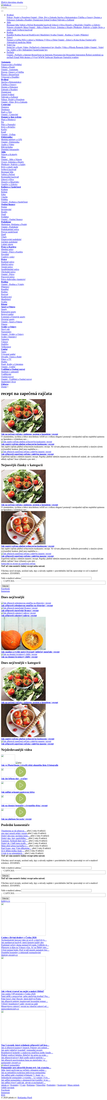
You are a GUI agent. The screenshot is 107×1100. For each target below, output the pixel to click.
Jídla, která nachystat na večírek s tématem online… (24, 1070)
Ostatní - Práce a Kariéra (12, 252)
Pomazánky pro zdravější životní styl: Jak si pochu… (26, 1067)
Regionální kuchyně (43, 25)
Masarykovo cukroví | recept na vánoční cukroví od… (25, 1006)
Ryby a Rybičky (8, 127)
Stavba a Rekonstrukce (67, 17)
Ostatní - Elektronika (10, 142)
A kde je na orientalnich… (12, 853)
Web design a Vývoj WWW (32, 57)
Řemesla (80, 47)
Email (17, 57)
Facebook (5, 589)
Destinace (5, 109)
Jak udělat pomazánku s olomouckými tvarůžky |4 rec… (25, 1080)
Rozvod (25, 35)
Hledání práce (7, 249)
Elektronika (6, 137)
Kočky (4, 129)
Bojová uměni (7, 314)
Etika (3, 194)
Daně (3, 214)
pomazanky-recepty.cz (11, 1062)
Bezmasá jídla (13, 25)
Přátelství (85, 35)
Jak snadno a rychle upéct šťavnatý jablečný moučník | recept (30, 652)
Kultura (4, 189)
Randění (11, 35)
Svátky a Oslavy (8, 327)
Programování (59, 55)
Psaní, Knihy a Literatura (12, 364)
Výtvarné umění (8, 354)
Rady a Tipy (6, 112)
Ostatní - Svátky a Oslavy (12, 334)
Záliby (87, 47)
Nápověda (40, 1085)
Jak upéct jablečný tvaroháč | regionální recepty (22, 1050)
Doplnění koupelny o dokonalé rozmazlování (21, 952)
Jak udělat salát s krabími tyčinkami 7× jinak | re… (23, 1075)
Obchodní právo (8, 272)
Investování (6, 209)
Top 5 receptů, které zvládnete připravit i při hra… (25, 1045)
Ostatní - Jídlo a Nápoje (39, 27)
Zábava (4, 384)
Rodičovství (34, 35)
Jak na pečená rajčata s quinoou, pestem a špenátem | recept (29, 434)
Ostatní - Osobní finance (12, 219)
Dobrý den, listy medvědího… (14, 838)
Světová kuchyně (24, 30)
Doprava (5, 107)
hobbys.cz (5, 901)
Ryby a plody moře (9, 167)
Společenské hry (40, 50)
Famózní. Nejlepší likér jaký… (14, 841)
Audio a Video (7, 144)
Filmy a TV (6, 359)
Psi (2, 122)
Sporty (4, 309)
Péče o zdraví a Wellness (33, 40)
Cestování (5, 104)
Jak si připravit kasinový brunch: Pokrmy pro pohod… (25, 1047)
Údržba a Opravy (86, 17)
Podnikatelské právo (10, 229)
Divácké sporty (7, 319)
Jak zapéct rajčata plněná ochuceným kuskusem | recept (27, 444)
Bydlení (10, 15)
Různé (4, 304)
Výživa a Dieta (51, 40)
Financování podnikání (11, 239)
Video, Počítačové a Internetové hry (39, 47)
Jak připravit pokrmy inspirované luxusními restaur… (24, 1001)
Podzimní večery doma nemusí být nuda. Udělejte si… (25, 945)
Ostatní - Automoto (9, 69)
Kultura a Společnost (11, 187)
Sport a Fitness (8, 307)
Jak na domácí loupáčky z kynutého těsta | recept (24, 805)
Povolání (5, 254)
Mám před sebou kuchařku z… (14, 846)
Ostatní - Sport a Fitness (11, 322)
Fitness (4, 324)
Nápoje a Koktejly (15, 27)
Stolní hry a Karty (15, 47)
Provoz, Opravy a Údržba (12, 72)
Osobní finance (8, 204)
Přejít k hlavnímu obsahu (12, 2)
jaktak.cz (5, 1085)
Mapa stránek (73, 1085)
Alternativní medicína (16, 42)
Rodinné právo (7, 262)
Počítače (10, 52)
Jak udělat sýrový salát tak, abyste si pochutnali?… (23, 1082)
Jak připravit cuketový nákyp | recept (19, 615)
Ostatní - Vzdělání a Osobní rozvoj (16, 379)
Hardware (58, 57)
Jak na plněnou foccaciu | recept (16, 819)
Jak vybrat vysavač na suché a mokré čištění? (22, 991)
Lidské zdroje (7, 244)
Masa (26, 27)
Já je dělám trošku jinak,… (13, 851)
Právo (4, 259)
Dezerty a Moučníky (74, 25)
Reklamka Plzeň (25, 1097)
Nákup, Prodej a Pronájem (19, 17)
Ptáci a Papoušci (8, 124)
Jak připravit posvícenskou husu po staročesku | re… (24, 1060)
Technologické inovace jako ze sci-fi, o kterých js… (24, 940)
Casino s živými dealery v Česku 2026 (19, 937)
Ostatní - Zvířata (8, 134)
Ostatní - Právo (7, 274)
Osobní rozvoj (7, 377)
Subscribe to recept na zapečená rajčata (18, 563)
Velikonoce (6, 347)
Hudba (4, 362)
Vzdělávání (6, 374)
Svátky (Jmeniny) (9, 337)
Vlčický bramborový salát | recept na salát (19, 1004)
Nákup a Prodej (8, 67)
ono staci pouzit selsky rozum (14, 833)
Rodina (10, 32)
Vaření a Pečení (27, 25)
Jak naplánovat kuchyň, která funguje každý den (22, 942)
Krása (82, 40)
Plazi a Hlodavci (8, 119)
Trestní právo (7, 267)
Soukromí (61, 1085)
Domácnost (38, 20)
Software (49, 57)
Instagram (5, 591)
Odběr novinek (7, 1087)
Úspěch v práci (7, 257)
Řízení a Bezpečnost (10, 74)
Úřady (4, 237)
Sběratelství (27, 50)
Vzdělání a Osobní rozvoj (13, 369)
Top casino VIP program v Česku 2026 (18, 994)
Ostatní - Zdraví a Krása (69, 40)
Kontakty (14, 1085)
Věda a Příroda (69, 47)
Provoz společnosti (9, 232)
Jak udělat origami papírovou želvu (18, 792)
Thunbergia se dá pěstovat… (13, 831)
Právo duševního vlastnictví (13, 279)
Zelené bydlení (50, 20)
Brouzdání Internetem (76, 55)
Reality (4, 212)
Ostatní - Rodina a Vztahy (69, 35)
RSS (3, 1095)
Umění (4, 349)
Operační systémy (71, 57)
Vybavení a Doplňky (10, 77)
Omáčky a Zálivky (92, 25)
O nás (22, 1085)
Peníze (4, 207)
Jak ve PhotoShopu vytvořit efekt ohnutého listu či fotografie (29, 765)
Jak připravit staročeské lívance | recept (20, 610)
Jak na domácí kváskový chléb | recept (19, 657)
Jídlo (9, 22)
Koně (3, 132)
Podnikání (6, 222)
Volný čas (11, 45)
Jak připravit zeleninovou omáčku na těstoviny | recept (27, 605)
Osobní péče (90, 40)
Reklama (31, 1085)
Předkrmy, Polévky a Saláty (85, 27)
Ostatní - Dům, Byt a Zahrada (44, 17)
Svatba (53, 35)
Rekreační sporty (8, 312)
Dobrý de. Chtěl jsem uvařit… (14, 843)
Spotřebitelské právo (10, 269)
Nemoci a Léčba (14, 40)
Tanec (3, 352)
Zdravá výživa (58, 25)
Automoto (6, 62)
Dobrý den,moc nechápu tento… (15, 836)
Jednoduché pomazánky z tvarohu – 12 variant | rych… (25, 1077)
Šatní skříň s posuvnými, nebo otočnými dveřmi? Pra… (25, 996)
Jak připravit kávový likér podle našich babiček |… (23, 1057)
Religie (4, 192)
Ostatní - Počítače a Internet (19, 55)
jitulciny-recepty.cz (9, 955)
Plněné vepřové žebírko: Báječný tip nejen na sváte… (24, 1055)
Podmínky (51, 1085)
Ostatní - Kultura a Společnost (14, 202)
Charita (4, 197)
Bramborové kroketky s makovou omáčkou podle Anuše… (27, 1052)
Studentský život (8, 382)
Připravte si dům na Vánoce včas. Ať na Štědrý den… (24, 947)
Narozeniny (6, 332)
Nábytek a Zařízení (65, 20)
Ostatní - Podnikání (9, 227)
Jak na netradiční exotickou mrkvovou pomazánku (23, 1072)
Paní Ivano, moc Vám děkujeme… (16, 848)
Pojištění (5, 217)
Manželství (45, 35)
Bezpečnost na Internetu (42, 55)
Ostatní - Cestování (9, 114)
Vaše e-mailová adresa (11, 578)
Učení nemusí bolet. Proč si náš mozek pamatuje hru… (25, 950)
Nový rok (5, 329)
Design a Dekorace (9, 87)
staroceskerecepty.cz (10, 1009)
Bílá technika (7, 147)
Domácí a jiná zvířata (11, 117)
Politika (4, 199)
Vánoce (4, 342)
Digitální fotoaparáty (10, 149)
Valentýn (5, 339)
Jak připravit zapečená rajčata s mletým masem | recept (27, 454)
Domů (4, 387)
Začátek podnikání (9, 242)
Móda (28, 42)
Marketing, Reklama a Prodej (14, 224)
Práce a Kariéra (8, 247)
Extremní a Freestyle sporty (13, 317)
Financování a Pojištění (11, 64)
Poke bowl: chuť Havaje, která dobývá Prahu (21, 999)
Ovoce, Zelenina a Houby (61, 27)
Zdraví (10, 37)
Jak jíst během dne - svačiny (14, 778)
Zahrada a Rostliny (24, 20)
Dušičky (4, 344)
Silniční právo (7, 264)
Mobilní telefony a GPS (11, 139)
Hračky (58, 47)
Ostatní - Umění (8, 367)
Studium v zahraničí (10, 372)
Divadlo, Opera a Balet (11, 357)
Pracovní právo (7, 277)
